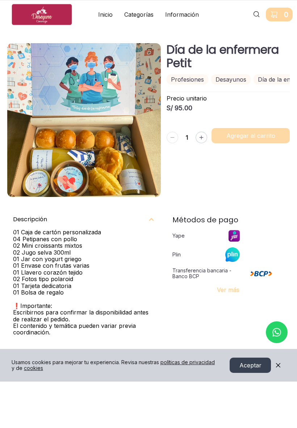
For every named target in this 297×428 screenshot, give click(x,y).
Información (182, 14)
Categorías (139, 14)
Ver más (228, 290)
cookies (33, 368)
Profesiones (187, 79)
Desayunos (231, 79)
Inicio (105, 14)
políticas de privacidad (187, 362)
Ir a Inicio (17, 6)
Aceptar (250, 365)
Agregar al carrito (250, 135)
